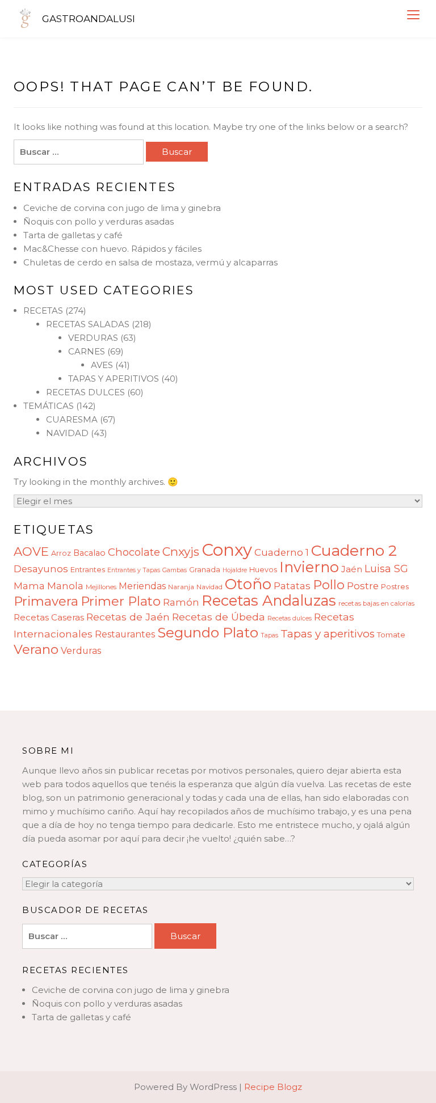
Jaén (351, 569)
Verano (36, 649)
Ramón (181, 602)
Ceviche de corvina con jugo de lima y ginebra (122, 207)
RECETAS (43, 310)
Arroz (61, 553)
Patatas (292, 585)
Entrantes (87, 569)
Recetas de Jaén (128, 617)
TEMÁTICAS (48, 405)
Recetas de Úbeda (218, 617)
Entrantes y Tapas (133, 570)
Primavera (46, 601)
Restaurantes (125, 634)
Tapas (269, 635)
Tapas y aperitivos (327, 633)
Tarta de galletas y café (73, 235)
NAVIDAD (67, 433)
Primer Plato (121, 601)
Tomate (391, 634)
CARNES (86, 351)
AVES (102, 365)
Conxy (227, 550)
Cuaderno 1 (281, 552)
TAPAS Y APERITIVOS (113, 378)
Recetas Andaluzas (269, 600)
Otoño (248, 584)
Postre (363, 585)
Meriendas (142, 586)
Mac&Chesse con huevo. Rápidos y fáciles (112, 248)
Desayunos (41, 568)
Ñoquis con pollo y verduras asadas (98, 221)
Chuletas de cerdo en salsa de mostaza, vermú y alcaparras (150, 262)
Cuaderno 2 (354, 550)
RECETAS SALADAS (87, 324)
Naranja (181, 587)
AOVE (31, 551)
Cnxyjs (180, 551)
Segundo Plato (207, 632)
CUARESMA (72, 419)
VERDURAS (93, 337)
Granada (204, 569)
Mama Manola (48, 585)
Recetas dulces (289, 618)
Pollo (329, 585)
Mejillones (101, 587)
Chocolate (134, 552)
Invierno (309, 567)
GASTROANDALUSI (88, 18)
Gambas (174, 570)
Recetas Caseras (49, 617)
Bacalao (89, 553)
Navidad (209, 587)
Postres (395, 586)
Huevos (263, 569)
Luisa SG (386, 568)
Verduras (81, 650)
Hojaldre (235, 570)
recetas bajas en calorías (376, 603)
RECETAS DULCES (85, 392)
